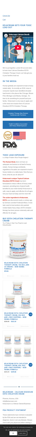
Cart (4, 19)
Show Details (25, 276)
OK (13, 433)
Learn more (22, 433)
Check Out (6, 16)
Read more (11, 276)
